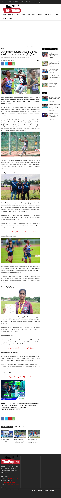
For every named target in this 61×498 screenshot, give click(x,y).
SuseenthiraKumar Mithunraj (8, 409)
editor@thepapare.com (11, 478)
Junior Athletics (13, 403)
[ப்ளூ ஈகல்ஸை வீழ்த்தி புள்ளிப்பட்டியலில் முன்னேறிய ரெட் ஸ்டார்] (34, 434)
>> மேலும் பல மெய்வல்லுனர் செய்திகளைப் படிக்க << (20, 377)
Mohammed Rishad (7, 60)
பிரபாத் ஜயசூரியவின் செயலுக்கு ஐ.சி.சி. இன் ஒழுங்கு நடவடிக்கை (19, 441)
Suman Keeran (23, 407)
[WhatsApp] (13, 63)
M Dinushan (4, 405)
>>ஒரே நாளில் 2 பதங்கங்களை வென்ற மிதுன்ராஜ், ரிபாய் (20, 348)
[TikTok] (5, 486)
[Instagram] (3, 486)
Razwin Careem (32, 405)
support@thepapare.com (8, 482)
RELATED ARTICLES (7, 426)
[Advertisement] (30, 32)
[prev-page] (2, 446)
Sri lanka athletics (14, 407)
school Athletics (5, 407)
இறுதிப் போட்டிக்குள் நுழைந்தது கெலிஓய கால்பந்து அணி (53, 85)
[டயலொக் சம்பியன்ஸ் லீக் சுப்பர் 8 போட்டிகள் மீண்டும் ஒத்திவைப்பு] (45, 77)
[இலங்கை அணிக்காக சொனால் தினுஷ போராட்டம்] (7, 434)
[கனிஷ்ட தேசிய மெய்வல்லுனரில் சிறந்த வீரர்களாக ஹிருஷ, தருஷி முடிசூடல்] (45, 54)
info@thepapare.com (13, 484)
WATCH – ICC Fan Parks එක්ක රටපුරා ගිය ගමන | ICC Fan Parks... (54, 99)
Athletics (18, 409)
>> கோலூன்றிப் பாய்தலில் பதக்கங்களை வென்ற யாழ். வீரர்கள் (20, 232)
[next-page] (5, 446)
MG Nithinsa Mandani (13, 405)
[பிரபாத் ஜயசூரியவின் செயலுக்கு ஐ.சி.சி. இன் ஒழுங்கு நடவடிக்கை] (20, 434)
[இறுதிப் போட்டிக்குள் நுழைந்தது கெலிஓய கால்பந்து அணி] (45, 85)
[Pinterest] (10, 63)
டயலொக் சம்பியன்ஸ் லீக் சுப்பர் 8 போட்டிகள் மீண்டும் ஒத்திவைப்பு (54, 77)
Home (2, 46)
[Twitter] (6, 63)
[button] (57, 14)
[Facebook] (2, 63)
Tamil (6, 46)
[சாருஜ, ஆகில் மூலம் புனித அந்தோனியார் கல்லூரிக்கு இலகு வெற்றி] (45, 63)
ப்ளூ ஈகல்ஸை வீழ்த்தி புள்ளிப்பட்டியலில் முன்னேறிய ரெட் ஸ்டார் (32, 441)
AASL (7, 403)
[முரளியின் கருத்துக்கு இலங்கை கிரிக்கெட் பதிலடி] (45, 71)
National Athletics (23, 405)
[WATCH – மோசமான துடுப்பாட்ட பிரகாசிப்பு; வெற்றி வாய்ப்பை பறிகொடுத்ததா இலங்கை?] (45, 115)
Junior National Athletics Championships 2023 (28, 403)
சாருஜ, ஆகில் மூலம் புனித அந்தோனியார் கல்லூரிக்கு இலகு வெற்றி (54, 63)
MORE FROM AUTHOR (19, 426)
